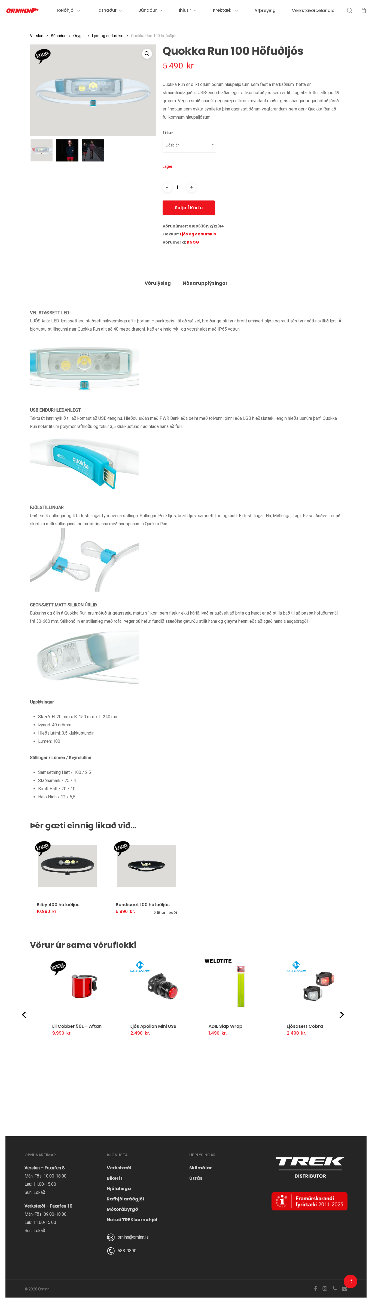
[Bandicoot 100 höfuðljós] (146, 866)
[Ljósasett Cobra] (303, 986)
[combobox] (190, 145)
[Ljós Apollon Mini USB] (147, 986)
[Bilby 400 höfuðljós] (67, 866)
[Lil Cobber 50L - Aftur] (69, 986)
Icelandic (324, 10)
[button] (147, 54)
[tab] (158, 283)
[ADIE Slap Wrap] (225, 986)
